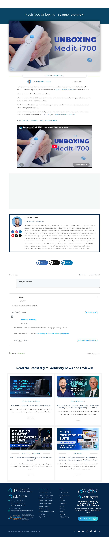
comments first (94, 275)
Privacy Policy (64, 517)
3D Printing (26, 453)
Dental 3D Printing (45, 503)
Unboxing (60, 76)
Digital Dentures (44, 517)
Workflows (36, 401)
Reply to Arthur (92, 312)
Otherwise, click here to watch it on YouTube (59, 115)
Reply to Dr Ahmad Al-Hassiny (88, 340)
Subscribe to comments (94, 353)
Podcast (62, 500)
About (62, 506)
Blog (61, 498)
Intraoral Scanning (45, 492)
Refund (62, 514)
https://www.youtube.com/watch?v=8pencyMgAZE (52, 333)
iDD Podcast (80, 401)
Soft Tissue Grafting (45, 498)
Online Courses (65, 495)
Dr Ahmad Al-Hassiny (43, 82)
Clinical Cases (27, 401)
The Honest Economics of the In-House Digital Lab (31, 405)
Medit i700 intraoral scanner (63, 90)
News (80, 453)
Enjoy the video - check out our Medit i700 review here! (37, 120)
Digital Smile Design (46, 500)
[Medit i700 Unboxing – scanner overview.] (54, 46)
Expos (73, 401)
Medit (54, 76)
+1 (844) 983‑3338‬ (16, 508)
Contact (62, 509)
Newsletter (63, 503)
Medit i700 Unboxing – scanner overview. (54, 14)
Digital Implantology (46, 495)
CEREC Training (44, 509)
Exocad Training (44, 506)
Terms (62, 511)
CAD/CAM (48, 76)
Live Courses (64, 492)
